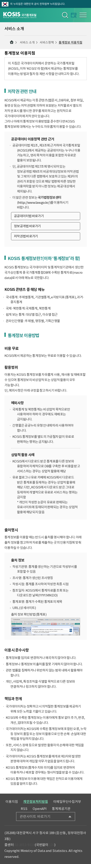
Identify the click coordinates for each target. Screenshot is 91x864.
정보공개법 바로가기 (27, 226)
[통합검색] (65, 14)
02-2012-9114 (24, 845)
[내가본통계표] (74, 15)
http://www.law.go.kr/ (33, 202)
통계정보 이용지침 (70, 42)
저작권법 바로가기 (26, 236)
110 (51, 845)
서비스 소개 (27, 42)
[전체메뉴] (83, 14)
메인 (11, 42)
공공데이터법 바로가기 (29, 216)
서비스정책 (47, 42)
